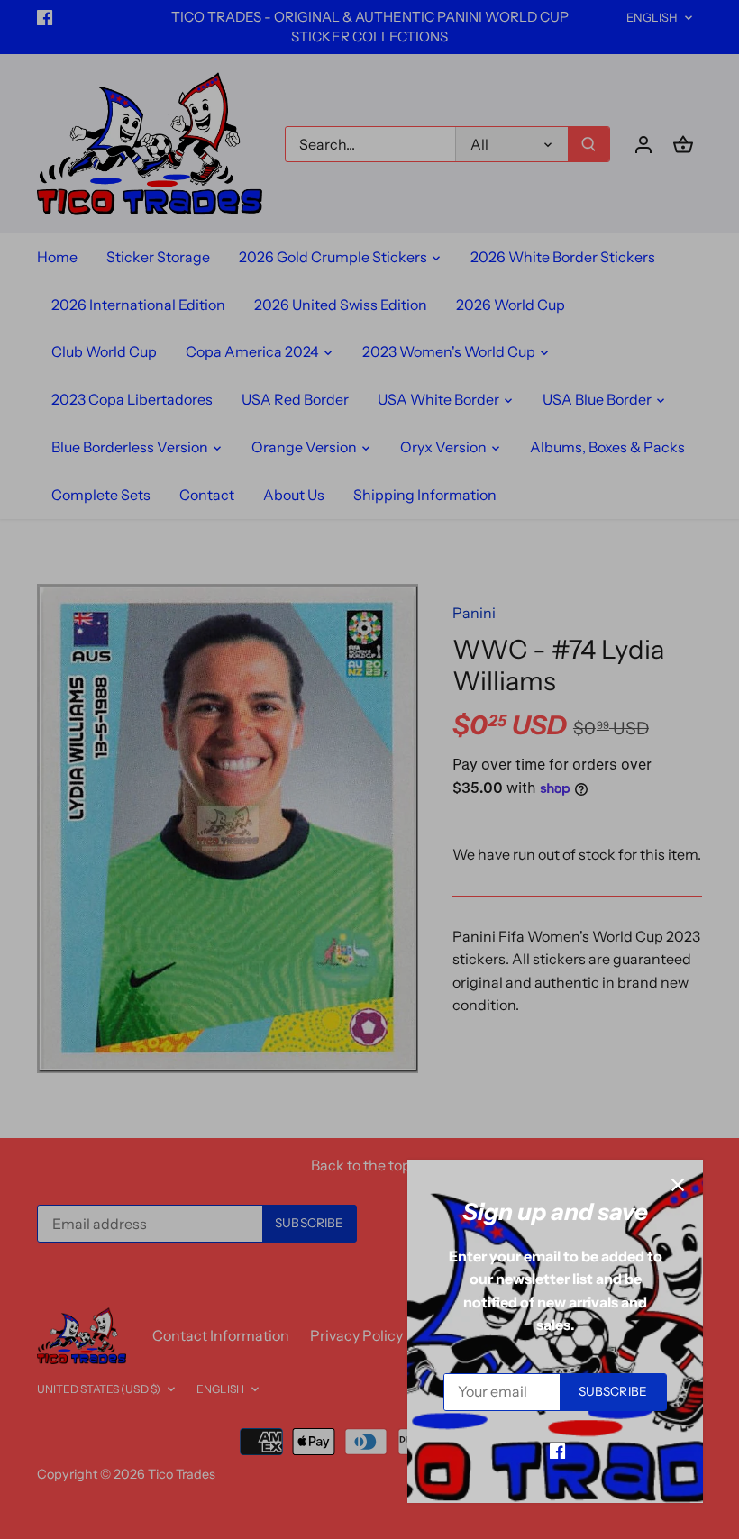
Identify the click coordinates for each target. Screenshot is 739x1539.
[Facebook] (557, 1450)
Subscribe (613, 1391)
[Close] (678, 1185)
